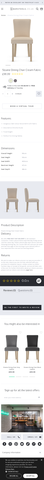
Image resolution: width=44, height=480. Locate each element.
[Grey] (15, 80)
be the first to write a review (22, 307)
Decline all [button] (14, 476)
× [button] (41, 460)
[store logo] (22, 9)
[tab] (9, 290)
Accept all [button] (30, 476)
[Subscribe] (38, 397)
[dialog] (22, 469)
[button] (20, 332)
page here (29, 270)
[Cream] (10, 80)
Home (3, 15)
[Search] (37, 9)
